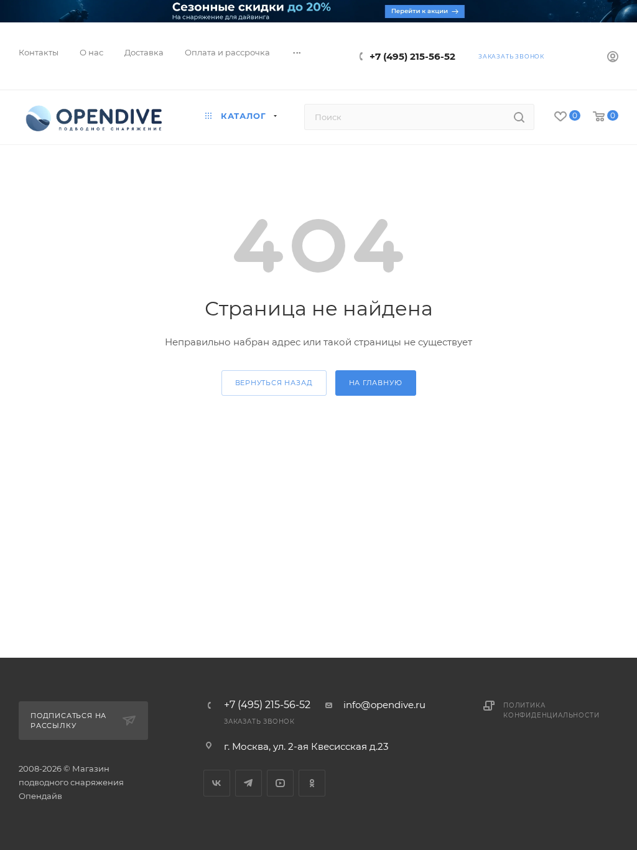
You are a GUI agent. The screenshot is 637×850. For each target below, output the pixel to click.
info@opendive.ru (384, 705)
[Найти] (519, 117)
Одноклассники (312, 783)
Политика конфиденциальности (551, 710)
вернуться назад (274, 382)
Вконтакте (216, 783)
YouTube (280, 783)
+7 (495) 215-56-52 (412, 56)
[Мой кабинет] (612, 58)
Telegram (248, 783)
